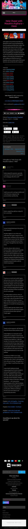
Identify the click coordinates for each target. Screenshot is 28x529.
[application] (14, 113)
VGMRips (14, 477)
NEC (18, 137)
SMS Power (17, 481)
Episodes (9, 135)
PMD (7, 138)
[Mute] (18, 113)
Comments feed (6, 514)
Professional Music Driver (14, 138)
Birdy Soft (16, 135)
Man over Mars (14, 488)
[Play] (5, 113)
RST (21, 138)
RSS (13, 122)
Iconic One (6, 527)
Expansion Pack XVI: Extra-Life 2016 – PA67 (19, 151)
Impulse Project (14, 495)
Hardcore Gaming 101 (14, 492)
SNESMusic (8, 483)
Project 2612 (11, 481)
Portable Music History (17, 483)
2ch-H (22, 104)
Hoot (9, 484)
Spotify (10, 122)
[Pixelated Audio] (14, 9)
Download (20, 117)
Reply (4, 181)
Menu (14, 12)
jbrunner (8, 185)
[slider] (22, 113)
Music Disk (14, 137)
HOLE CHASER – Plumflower (14, 406)
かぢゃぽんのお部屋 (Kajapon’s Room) (14, 100)
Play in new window (12, 117)
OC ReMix (13, 484)
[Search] (21, 472)
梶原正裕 (8, 141)
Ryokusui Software (12, 140)
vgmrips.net (17, 104)
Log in (4, 510)
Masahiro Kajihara (7, 137)
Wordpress (21, 527)
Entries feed (5, 512)
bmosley (7, 29)
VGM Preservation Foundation (14, 479)
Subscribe (6, 502)
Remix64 (18, 484)
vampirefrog (9, 166)
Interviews (22, 135)
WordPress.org (6, 517)
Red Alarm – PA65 (8, 149)
